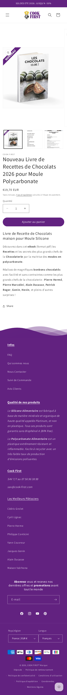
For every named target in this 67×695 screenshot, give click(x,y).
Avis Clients (14, 388)
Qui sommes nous (18, 363)
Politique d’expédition (27, 681)
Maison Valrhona (17, 568)
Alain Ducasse (15, 559)
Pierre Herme (15, 525)
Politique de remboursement (39, 669)
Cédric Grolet (15, 508)
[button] (7, 15)
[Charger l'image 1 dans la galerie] (13, 139)
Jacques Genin (16, 551)
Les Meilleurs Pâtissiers (23, 499)
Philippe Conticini (18, 534)
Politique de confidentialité (21, 675)
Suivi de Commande (19, 380)
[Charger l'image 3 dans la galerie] (53, 139)
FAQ (9, 354)
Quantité (7, 201)
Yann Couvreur (16, 542)
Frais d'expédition (24, 195)
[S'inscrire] (55, 599)
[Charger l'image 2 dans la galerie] (33, 139)
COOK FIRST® (33, 665)
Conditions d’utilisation (50, 675)
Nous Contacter (16, 371)
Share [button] (10, 306)
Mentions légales (35, 687)
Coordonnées (48, 681)
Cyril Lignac (14, 517)
